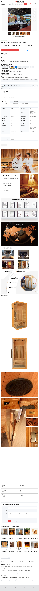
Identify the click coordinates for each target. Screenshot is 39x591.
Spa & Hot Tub (12, 559)
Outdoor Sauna (21, 577)
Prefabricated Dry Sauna (13, 572)
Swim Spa (21, 559)
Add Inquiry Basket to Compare (19, 36)
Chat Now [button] (29, 50)
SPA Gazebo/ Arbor (31, 561)
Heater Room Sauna (5, 579)
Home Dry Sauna (27, 570)
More (2, 583)
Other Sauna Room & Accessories (12, 570)
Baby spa (2, 561)
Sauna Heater (21, 570)
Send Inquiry (10, 50)
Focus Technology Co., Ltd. (13, 587)
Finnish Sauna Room (5, 572)
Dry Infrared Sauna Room (28, 579)
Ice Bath (30, 559)
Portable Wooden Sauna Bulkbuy (17, 582)
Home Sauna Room (20, 579)
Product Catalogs (14, 557)
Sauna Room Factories (5, 577)
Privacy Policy (33, 587)
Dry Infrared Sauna (12, 579)
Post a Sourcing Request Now (28, 521)
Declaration (29, 587)
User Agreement (25, 587)
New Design (2, 559)
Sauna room (21, 561)
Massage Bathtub (13, 561)
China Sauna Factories (13, 577)
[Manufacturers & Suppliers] (19, 2)
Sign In (2, 97)
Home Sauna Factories (29, 577)
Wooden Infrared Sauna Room (6, 582)
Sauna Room (4, 570)
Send (9, 521)
